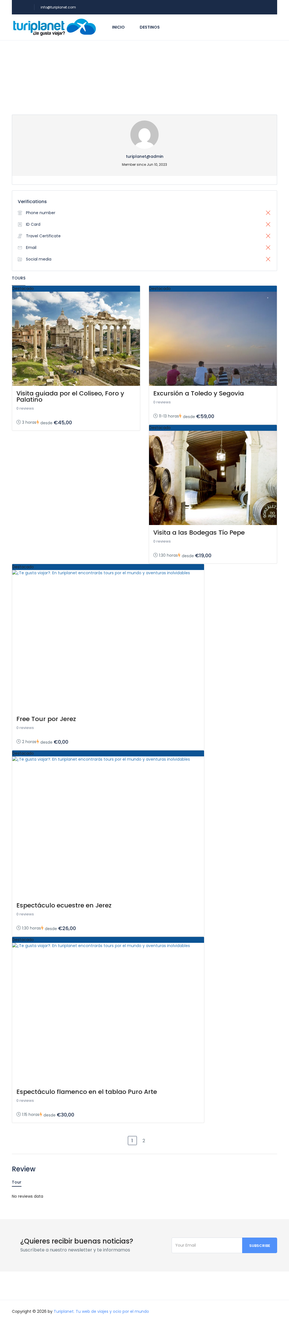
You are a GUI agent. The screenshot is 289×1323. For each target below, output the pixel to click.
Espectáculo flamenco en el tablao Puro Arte (86, 1091)
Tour (16, 1182)
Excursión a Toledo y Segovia (198, 393)
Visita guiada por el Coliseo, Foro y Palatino (70, 396)
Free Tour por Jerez (46, 719)
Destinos (150, 27)
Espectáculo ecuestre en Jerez (63, 905)
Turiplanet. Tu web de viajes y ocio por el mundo (101, 1311)
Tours (18, 278)
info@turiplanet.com (58, 7)
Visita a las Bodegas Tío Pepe (199, 532)
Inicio (118, 27)
